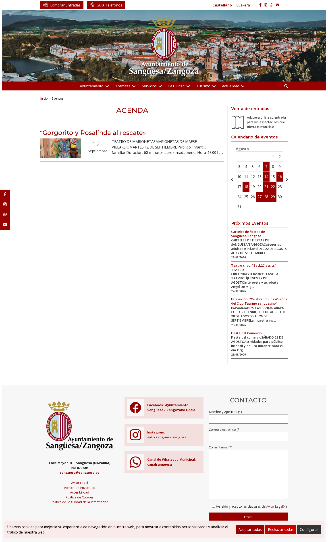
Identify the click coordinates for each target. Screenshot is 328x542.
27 (259, 196)
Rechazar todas (281, 529)
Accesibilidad (79, 492)
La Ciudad (176, 86)
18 (246, 186)
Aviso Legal (79, 483)
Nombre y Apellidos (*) (225, 412)
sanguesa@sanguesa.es (79, 472)
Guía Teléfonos (109, 5)
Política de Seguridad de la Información (79, 502)
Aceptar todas (250, 529)
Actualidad (230, 86)
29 (273, 196)
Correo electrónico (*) (225, 429)
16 (280, 176)
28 (266, 196)
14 (266, 176)
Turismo (203, 86)
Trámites (122, 86)
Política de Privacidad (79, 487)
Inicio (44, 98)
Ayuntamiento (92, 86)
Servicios (149, 86)
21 (266, 186)
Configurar (309, 529)
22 (273, 186)
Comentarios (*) (220, 447)
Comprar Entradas (65, 5)
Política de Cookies (79, 497)
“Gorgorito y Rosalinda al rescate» (93, 132)
